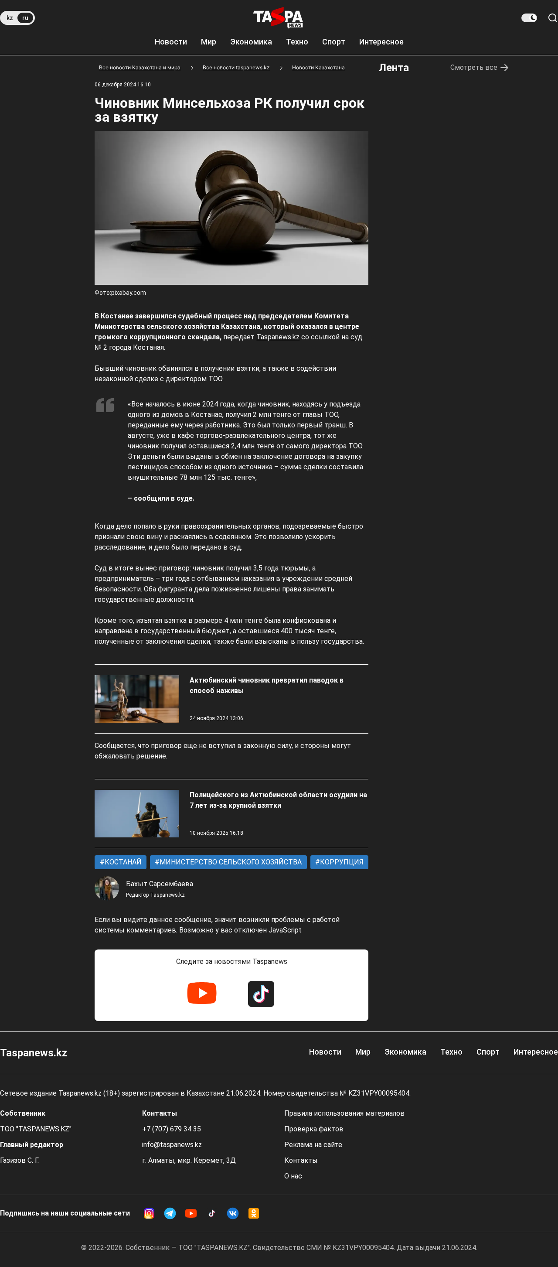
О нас (293, 1176)
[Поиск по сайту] (553, 18)
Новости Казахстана (318, 67)
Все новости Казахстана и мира (139, 67)
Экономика (251, 41)
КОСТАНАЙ (122, 862)
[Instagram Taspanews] (149, 1213)
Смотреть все (473, 67)
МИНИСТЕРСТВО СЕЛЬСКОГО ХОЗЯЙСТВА (230, 862)
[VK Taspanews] (233, 1213)
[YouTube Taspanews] (202, 994)
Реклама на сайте (313, 1145)
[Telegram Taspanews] (170, 1213)
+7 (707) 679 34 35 (171, 1129)
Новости (171, 41)
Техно (297, 41)
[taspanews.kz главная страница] (278, 18)
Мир (208, 41)
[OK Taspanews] (254, 1213)
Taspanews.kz (277, 337)
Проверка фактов (314, 1129)
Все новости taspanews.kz (236, 67)
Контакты (301, 1160)
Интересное (381, 41)
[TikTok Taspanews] (261, 994)
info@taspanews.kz (172, 1145)
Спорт (333, 41)
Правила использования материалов (344, 1113)
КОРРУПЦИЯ (341, 862)
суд (356, 337)
